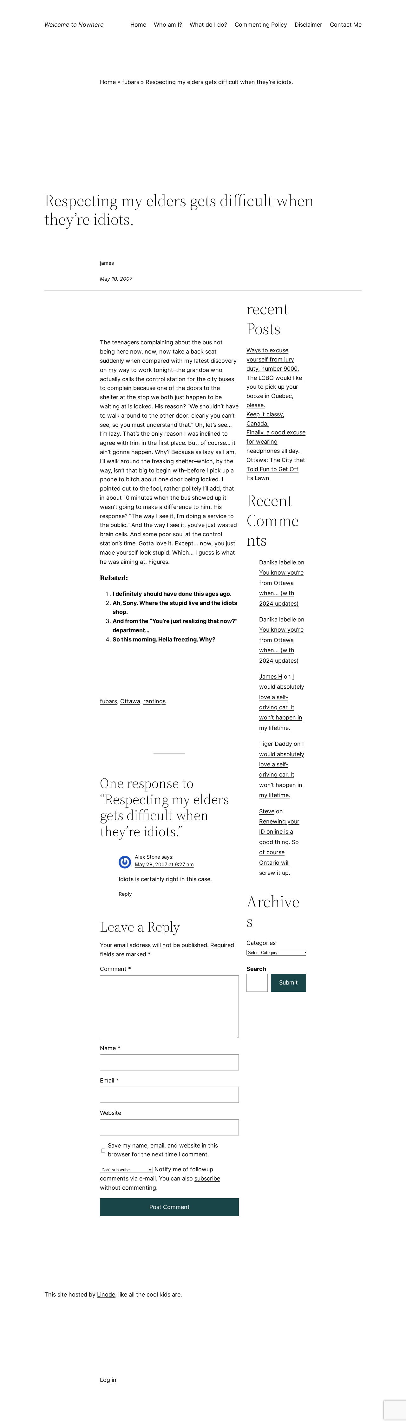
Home (108, 82)
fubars (130, 82)
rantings (154, 701)
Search (256, 969)
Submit (288, 982)
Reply (125, 894)
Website (110, 1112)
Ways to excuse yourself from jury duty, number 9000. (272, 359)
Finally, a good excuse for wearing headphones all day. (275, 441)
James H (270, 676)
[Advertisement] (203, 138)
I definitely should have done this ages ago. (172, 593)
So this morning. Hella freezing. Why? (164, 639)
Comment (115, 969)
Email (109, 1080)
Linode (106, 1294)
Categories (261, 943)
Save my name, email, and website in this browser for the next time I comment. (163, 1150)
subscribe (207, 1178)
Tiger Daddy (275, 744)
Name (110, 1047)
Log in (108, 1379)
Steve (266, 811)
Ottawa (130, 701)
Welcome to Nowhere (74, 24)
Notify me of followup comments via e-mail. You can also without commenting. (160, 1178)
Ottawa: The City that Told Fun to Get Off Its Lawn (275, 469)
